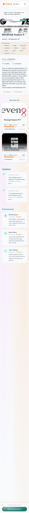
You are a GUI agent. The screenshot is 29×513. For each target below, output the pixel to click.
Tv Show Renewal (17, 91)
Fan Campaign (6, 91)
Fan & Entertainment (7, 20)
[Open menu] (25, 4)
